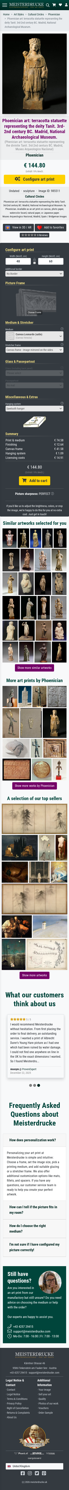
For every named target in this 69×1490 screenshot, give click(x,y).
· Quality (41, 1399)
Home (6, 14)
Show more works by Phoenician (34, 786)
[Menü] (4, 5)
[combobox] (34, 274)
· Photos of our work (47, 1403)
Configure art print (37, 179)
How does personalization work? (32, 1140)
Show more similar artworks (34, 668)
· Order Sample (45, 1412)
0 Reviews (42, 235)
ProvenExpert (28, 1069)
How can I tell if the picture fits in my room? (33, 1210)
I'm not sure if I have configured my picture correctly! (34, 1247)
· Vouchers (42, 1408)
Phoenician (54, 14)
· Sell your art (44, 1394)
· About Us (11, 1417)
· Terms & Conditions (16, 1399)
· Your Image (44, 1389)
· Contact (10, 1389)
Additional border (13, 269)
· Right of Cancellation (17, 1408)
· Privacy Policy (13, 1403)
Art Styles (19, 14)
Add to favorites (53, 227)
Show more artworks (34, 975)
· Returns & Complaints (18, 1412)
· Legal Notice (13, 1394)
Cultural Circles (36, 14)
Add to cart (36, 480)
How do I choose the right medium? (27, 1229)
